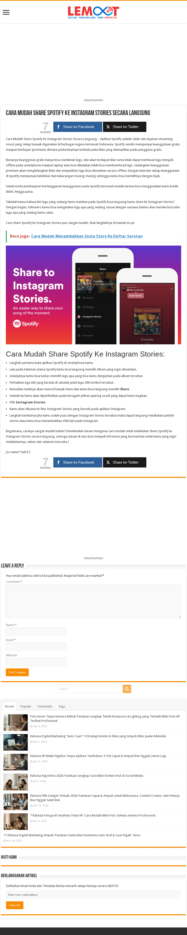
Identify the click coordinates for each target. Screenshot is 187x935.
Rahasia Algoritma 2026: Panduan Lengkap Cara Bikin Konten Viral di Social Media (86, 775)
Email (11, 640)
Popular (25, 706)
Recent (9, 706)
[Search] (127, 689)
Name (11, 625)
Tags (61, 706)
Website (11, 655)
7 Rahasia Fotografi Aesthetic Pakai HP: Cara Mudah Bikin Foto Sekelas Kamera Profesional (92, 815)
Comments (44, 706)
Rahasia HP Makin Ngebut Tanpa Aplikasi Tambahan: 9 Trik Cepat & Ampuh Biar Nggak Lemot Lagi (98, 756)
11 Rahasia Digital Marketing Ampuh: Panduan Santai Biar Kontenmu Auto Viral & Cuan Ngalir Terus (71, 835)
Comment (14, 582)
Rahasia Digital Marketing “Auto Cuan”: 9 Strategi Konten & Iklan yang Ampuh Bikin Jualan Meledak (98, 736)
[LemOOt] (93, 11)
